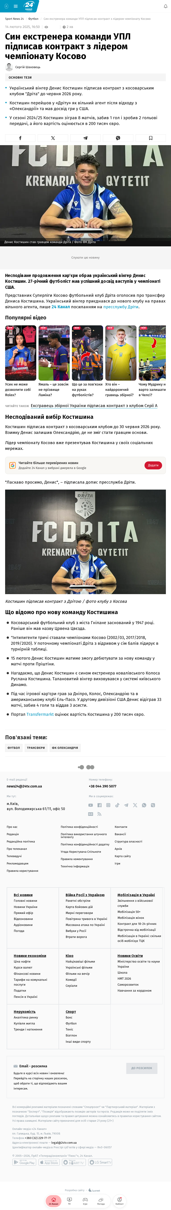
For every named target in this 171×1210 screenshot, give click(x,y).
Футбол (33, 19)
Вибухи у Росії (76, 931)
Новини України (25, 907)
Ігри (117, 863)
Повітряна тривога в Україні (86, 919)
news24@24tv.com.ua (24, 786)
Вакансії (120, 834)
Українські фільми (79, 968)
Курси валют (23, 968)
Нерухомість (25, 1012)
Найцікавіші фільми (80, 961)
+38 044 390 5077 (102, 786)
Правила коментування (77, 859)
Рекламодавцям (17, 863)
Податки (20, 991)
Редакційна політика (21, 841)
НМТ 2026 (124, 979)
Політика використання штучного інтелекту (84, 836)
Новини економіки (30, 956)
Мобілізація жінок (131, 918)
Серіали (71, 986)
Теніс (69, 1029)
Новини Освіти (130, 956)
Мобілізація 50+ (129, 912)
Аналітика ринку (26, 1017)
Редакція (13, 834)
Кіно (69, 956)
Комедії (71, 980)
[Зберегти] (151, 138)
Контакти (121, 827)
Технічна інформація (75, 866)
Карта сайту (123, 856)
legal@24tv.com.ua (64, 1142)
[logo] (29, 6)
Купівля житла (24, 1023)
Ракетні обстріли (78, 901)
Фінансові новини (27, 974)
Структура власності (128, 841)
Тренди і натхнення (28, 1029)
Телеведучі (14, 856)
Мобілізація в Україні (136, 895)
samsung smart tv (100, 1162)
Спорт (71, 1012)
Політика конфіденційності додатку (85, 844)
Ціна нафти (22, 961)
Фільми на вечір (78, 974)
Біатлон (71, 1035)
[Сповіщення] (165, 6)
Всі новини (23, 895)
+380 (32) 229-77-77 (38, 1138)
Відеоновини (23, 919)
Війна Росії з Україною (85, 895)
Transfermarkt (40, 714)
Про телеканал (17, 849)
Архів (118, 849)
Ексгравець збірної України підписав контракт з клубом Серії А (94, 405)
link (90, 805)
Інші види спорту (78, 1042)
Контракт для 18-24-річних (137, 924)
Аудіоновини (23, 925)
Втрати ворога (76, 937)
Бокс (69, 1017)
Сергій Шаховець (27, 67)
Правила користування (22, 871)
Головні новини (25, 901)
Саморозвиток (128, 985)
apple (49, 1162)
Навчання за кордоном (134, 991)
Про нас (12, 827)
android (24, 1162)
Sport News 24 (14, 19)
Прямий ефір (23, 913)
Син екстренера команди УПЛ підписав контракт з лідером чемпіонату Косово (97, 19)
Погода (19, 931)
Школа (122, 973)
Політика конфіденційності (79, 827)
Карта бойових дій (79, 907)
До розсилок (142, 1068)
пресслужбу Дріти (120, 306)
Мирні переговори (79, 913)
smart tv (74, 1162)
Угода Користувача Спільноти (81, 851)
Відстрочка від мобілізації (137, 930)
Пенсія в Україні (25, 997)
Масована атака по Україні (85, 925)
